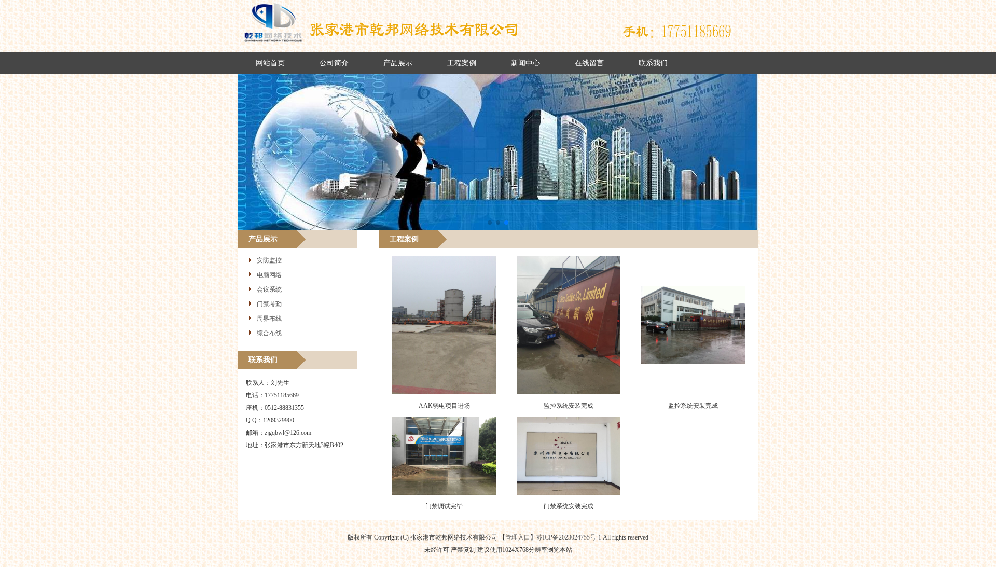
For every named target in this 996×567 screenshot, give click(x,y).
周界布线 (269, 318)
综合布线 (269, 333)
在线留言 (589, 63)
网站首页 (270, 63)
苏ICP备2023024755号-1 (568, 537)
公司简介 (334, 63)
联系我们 (653, 63)
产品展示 (397, 63)
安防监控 (269, 260)
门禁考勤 (269, 304)
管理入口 (517, 537)
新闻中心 (525, 63)
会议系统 (269, 289)
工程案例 (461, 63)
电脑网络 (269, 275)
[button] (490, 222)
